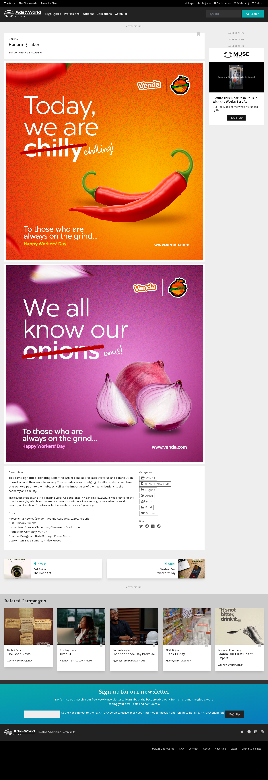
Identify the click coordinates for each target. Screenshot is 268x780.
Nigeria (150, 489)
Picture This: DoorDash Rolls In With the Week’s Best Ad (235, 100)
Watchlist (121, 14)
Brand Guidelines (251, 748)
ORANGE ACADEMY (31, 52)
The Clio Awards (28, 3)
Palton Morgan (122, 650)
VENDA (13, 39)
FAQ (181, 748)
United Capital (15, 650)
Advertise (220, 748)
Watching (243, 3)
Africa (149, 495)
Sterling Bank (68, 650)
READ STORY (236, 117)
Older (171, 564)
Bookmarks (224, 3)
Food (148, 507)
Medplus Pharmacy (229, 650)
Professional (72, 14)
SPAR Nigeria (173, 650)
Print (149, 501)
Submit (259, 3)
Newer (42, 564)
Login (191, 3)
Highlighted (53, 14)
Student (88, 14)
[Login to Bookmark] (199, 34)
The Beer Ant (42, 573)
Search (254, 14)
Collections (104, 14)
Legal (234, 748)
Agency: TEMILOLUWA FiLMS (76, 660)
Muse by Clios (49, 3)
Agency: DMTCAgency (19, 660)
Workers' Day (166, 573)
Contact (193, 748)
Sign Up (234, 714)
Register (206, 3)
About (206, 748)
